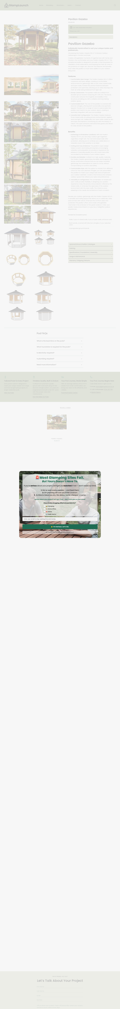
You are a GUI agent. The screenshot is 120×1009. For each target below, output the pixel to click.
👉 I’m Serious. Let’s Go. (60, 527)
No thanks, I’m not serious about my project (60, 532)
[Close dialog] (99, 473)
